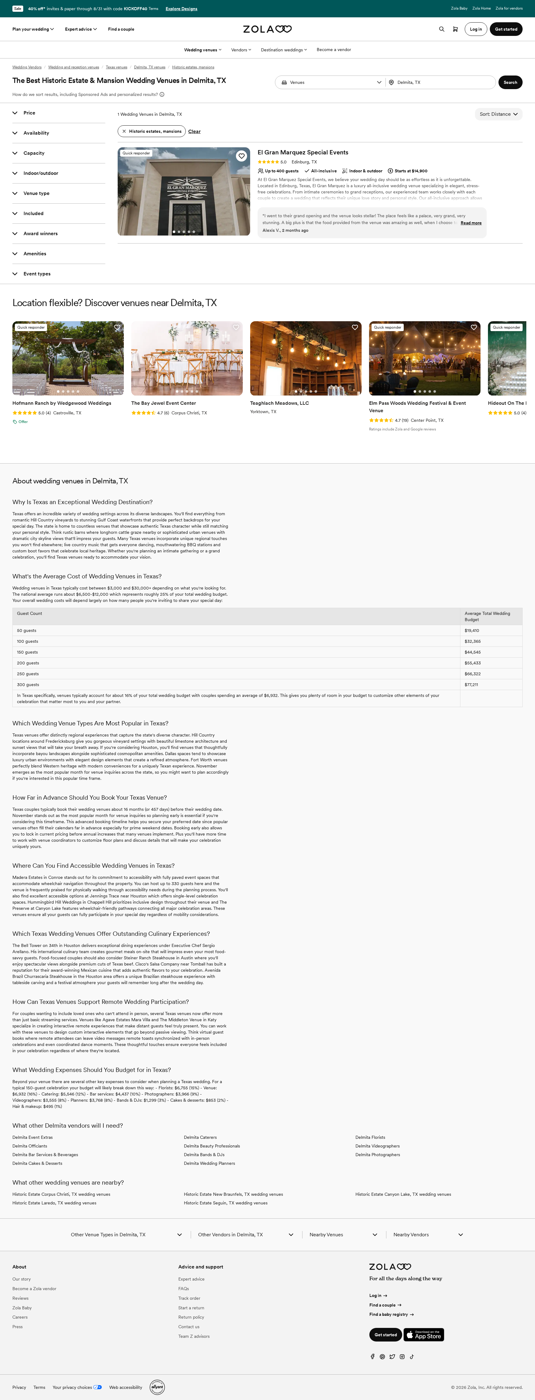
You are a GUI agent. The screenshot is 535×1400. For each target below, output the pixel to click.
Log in (375, 1295)
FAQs (183, 1288)
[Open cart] (455, 29)
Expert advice (78, 29)
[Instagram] (402, 1358)
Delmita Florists (370, 1137)
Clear (194, 131)
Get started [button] (506, 29)
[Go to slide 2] (178, 232)
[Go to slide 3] (183, 232)
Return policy (191, 1317)
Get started (386, 1334)
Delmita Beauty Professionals (212, 1145)
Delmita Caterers (200, 1137)
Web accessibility (125, 1387)
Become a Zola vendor (34, 1288)
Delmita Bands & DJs (204, 1154)
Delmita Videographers (377, 1145)
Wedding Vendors (26, 67)
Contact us (188, 1326)
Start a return (191, 1307)
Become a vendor (334, 49)
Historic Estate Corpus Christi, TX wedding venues (61, 1194)
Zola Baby (459, 8)
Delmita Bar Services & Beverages (45, 1154)
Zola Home (481, 8)
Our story (21, 1279)
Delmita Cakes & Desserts (37, 1163)
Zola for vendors (509, 8)
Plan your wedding (30, 29)
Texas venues (116, 67)
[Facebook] (372, 1358)
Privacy (19, 1387)
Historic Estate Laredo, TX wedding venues (54, 1202)
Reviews (20, 1298)
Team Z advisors (194, 1336)
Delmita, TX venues (149, 67)
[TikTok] (412, 1358)
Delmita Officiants (29, 1145)
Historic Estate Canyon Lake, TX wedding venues (403, 1194)
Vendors (239, 49)
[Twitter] (392, 1358)
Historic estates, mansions (193, 67)
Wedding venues (200, 49)
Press (17, 1326)
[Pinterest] (382, 1358)
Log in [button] (476, 29)
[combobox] (441, 82)
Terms (153, 8)
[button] (379, 82)
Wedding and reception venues (73, 67)
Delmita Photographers (377, 1154)
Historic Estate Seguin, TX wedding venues (226, 1202)
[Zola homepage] (267, 29)
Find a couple (121, 29)
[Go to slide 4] (188, 232)
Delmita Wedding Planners (209, 1163)
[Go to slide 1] (174, 232)
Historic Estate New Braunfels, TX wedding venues (233, 1194)
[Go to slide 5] (193, 232)
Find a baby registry (388, 1314)
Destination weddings (282, 49)
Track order (189, 1298)
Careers (20, 1317)
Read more (471, 222)
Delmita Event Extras (32, 1137)
